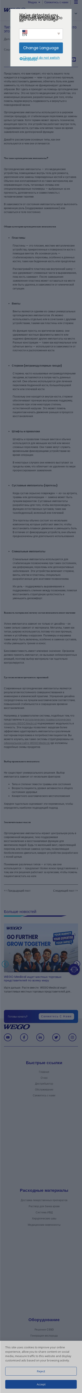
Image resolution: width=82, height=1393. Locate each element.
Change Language (41, 48)
